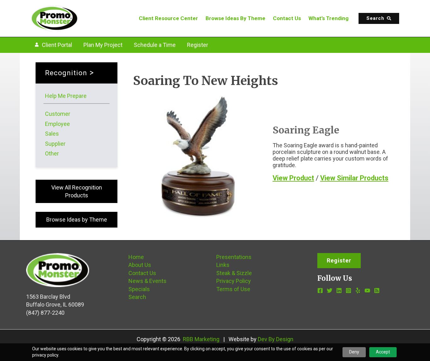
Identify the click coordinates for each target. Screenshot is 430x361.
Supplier (55, 143)
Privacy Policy (233, 281)
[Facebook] (320, 290)
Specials (139, 289)
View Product (293, 178)
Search (137, 297)
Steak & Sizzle (234, 273)
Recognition (66, 73)
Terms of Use (233, 289)
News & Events (147, 281)
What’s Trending (328, 18)
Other (52, 153)
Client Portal (57, 45)
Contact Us (287, 18)
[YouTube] (367, 290)
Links (222, 265)
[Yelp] (358, 290)
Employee (57, 124)
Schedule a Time (155, 45)
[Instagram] (348, 290)
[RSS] (377, 290)
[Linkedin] (339, 290)
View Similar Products (354, 178)
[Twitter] (329, 290)
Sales (52, 133)
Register (197, 45)
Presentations (234, 257)
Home (136, 257)
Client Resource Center (168, 18)
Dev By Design (275, 339)
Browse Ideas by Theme (76, 219)
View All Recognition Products (76, 191)
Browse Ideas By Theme (235, 18)
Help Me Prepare (66, 96)
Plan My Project (102, 45)
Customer (57, 113)
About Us (139, 265)
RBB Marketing (201, 339)
